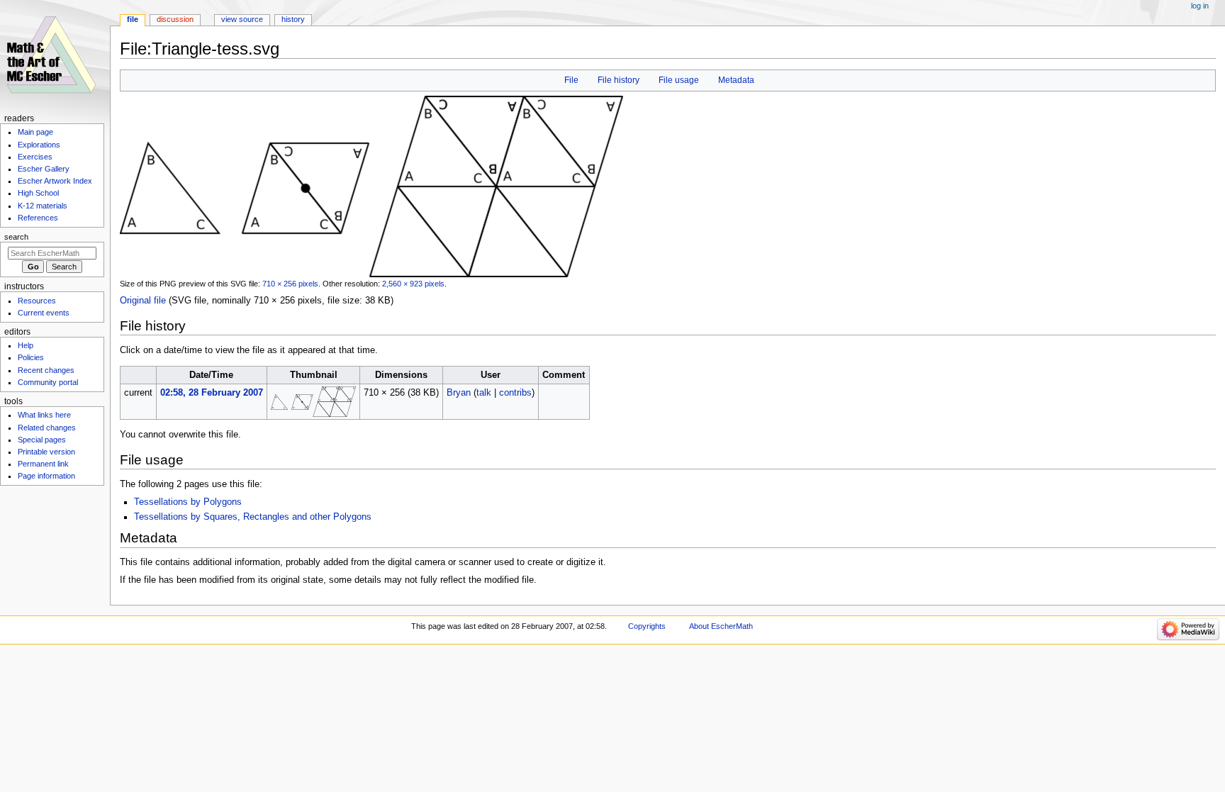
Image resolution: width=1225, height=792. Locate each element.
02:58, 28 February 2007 (211, 393)
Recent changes (46, 370)
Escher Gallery (43, 168)
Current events (43, 312)
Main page (35, 132)
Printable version (46, 451)
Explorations (39, 144)
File (571, 80)
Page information (46, 476)
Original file (143, 301)
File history (618, 80)
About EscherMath (721, 626)
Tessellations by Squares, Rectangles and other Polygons (252, 517)
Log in (1200, 5)
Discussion (175, 19)
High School (38, 193)
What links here (44, 415)
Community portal (48, 382)
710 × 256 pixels (290, 283)
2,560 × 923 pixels (413, 283)
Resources (37, 300)
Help (25, 345)
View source (242, 19)
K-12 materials (42, 205)
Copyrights (647, 626)
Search (16, 237)
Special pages (42, 439)
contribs (515, 393)
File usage (679, 80)
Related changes (47, 427)
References (38, 217)
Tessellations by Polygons (188, 502)
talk (483, 393)
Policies (31, 357)
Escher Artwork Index (55, 181)
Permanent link (43, 463)
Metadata (736, 80)
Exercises (35, 156)
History (293, 19)
